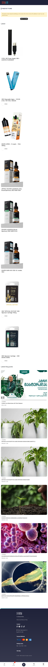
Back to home (24, 18)
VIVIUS (5, 104)
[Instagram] (21, 627)
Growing (4, 401)
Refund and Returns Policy (22, 619)
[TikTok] (24, 627)
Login (43, 665)
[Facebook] (17, 627)
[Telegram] (19, 627)
